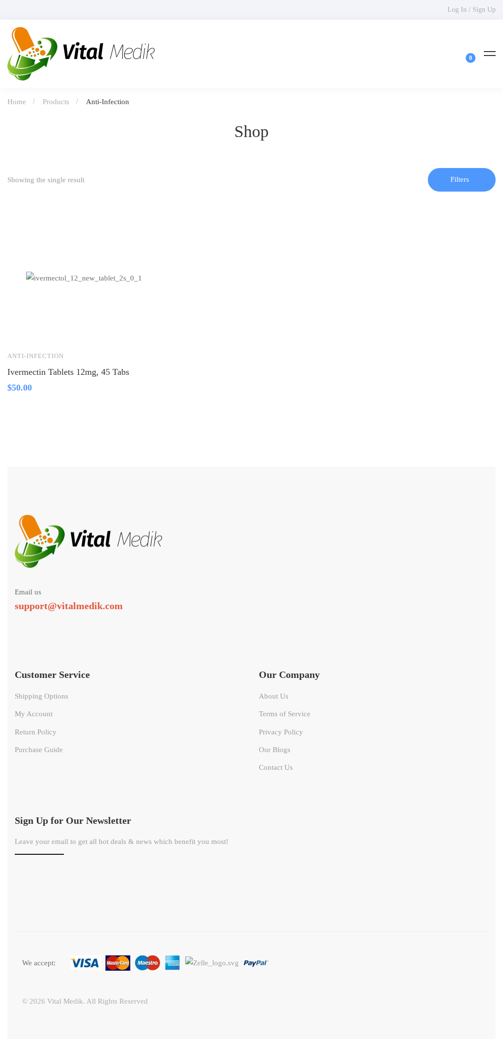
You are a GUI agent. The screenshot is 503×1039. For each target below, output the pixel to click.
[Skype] (43, 623)
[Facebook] (29, 623)
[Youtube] (57, 623)
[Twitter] (15, 623)
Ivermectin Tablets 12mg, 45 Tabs (68, 372)
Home (16, 102)
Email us (28, 592)
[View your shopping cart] (464, 53)
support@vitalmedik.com (69, 605)
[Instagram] (72, 623)
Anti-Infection (35, 356)
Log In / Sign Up (471, 9)
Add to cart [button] (24, 328)
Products (56, 102)
